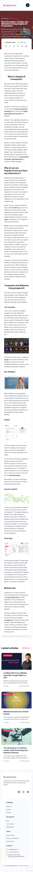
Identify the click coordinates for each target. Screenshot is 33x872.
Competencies (14, 18)
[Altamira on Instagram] (23, 792)
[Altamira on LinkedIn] (19, 792)
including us (8, 620)
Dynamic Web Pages (12, 597)
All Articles (25, 648)
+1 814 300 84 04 (13, 852)
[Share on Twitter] (10, 46)
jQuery (6, 219)
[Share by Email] (26, 46)
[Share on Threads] (18, 46)
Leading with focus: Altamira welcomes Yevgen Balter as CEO (15, 675)
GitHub (6, 359)
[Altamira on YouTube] (28, 792)
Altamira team (10, 42)
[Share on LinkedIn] (6, 46)
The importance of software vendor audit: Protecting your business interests (15, 750)
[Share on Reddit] (22, 46)
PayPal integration (14, 475)
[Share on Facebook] (14, 46)
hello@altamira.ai (13, 849)
